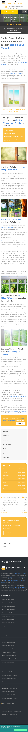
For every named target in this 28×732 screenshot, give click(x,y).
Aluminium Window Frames (8, 599)
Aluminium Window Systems (9, 613)
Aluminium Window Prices (8, 662)
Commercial (6, 435)
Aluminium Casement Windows (9, 675)
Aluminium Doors (6, 681)
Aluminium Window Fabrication (9, 678)
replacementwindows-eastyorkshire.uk (11, 711)
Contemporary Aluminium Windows (10, 659)
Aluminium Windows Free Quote (9, 698)
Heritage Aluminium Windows (9, 652)
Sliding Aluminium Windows (8, 626)
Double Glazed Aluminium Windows (10, 685)
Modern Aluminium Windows (9, 655)
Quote (4, 453)
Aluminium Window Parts (8, 672)
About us (5, 431)
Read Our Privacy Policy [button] (5, 727)
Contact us (6, 457)
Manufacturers (7, 444)
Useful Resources (8, 703)
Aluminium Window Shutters (9, 691)
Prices (4, 448)
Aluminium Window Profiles (8, 645)
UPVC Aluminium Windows (8, 639)
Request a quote (9, 11)
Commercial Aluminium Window (9, 695)
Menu (24, 11)
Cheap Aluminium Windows (8, 616)
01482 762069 (13, 8)
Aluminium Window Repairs (8, 622)
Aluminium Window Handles (8, 606)
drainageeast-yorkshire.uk (8, 708)
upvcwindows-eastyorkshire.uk (9, 718)
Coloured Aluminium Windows (9, 649)
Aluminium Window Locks (8, 619)
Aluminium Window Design (8, 642)
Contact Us (20, 423)
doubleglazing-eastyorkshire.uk (9, 714)
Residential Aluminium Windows (9, 688)
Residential (6, 440)
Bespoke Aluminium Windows (9, 635)
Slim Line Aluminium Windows (9, 609)
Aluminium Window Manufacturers (10, 603)
